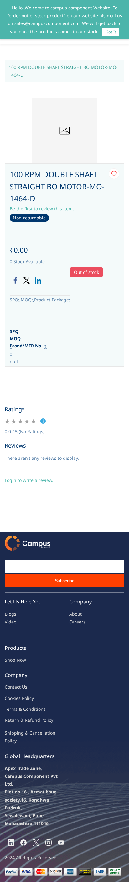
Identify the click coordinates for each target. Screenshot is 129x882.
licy (30, 698)
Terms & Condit (21, 709)
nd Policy (43, 720)
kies (17, 698)
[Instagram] (48, 842)
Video (10, 622)
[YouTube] (61, 842)
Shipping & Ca (20, 733)
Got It (111, 32)
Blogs (10, 614)
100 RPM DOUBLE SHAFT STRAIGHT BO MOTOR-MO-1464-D (63, 71)
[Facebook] (15, 280)
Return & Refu (19, 720)
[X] (36, 842)
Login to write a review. (29, 480)
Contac (12, 687)
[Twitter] (26, 280)
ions (41, 709)
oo (10, 698)
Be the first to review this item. (42, 209)
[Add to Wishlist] (114, 173)
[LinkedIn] (38, 280)
